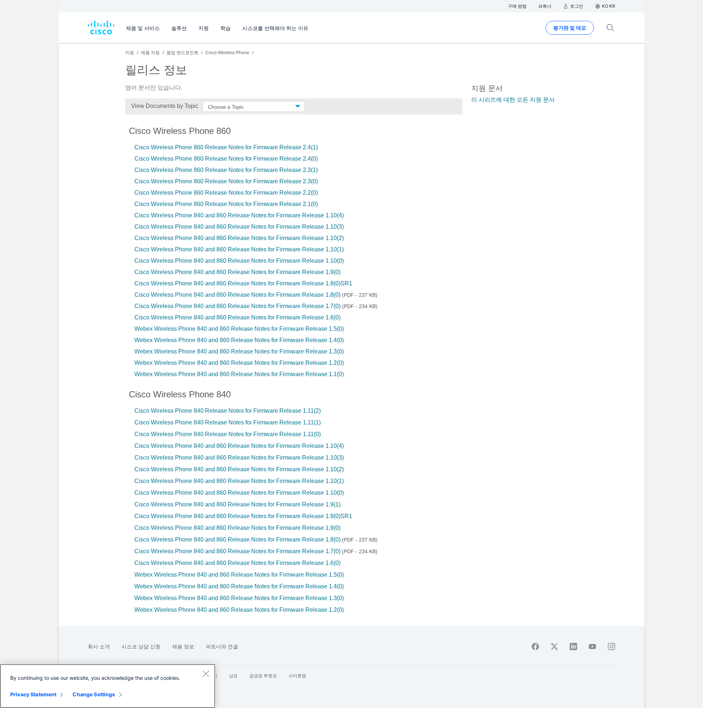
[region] (107, 686)
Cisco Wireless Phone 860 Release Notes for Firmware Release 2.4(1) (226, 147)
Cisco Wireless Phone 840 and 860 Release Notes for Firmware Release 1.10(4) (239, 215)
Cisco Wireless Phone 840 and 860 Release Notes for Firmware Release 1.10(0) (239, 261)
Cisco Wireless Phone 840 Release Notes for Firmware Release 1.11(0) (227, 434)
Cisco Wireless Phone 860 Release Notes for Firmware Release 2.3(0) (226, 181)
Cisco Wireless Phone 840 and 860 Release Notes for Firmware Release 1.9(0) (237, 272)
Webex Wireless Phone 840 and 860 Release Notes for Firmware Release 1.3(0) (239, 351)
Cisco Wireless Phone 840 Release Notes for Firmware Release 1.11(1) (227, 422)
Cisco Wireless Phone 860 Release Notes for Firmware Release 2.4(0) (226, 159)
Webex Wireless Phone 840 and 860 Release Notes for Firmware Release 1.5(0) (239, 329)
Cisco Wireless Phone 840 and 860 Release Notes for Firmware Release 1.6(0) (237, 317)
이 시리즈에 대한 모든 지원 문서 (513, 100)
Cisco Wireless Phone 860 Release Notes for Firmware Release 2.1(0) (226, 204)
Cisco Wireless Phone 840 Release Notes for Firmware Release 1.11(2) (227, 411)
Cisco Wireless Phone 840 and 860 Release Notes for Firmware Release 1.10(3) (239, 227)
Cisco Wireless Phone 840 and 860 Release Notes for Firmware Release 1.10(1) (239, 249)
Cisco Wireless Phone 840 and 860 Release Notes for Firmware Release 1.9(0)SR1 (243, 283)
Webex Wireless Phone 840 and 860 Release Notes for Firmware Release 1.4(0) (239, 340)
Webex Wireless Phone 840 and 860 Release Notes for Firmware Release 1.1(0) (239, 374)
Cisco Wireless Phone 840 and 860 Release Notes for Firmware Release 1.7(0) (237, 306)
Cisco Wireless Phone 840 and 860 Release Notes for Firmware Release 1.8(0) (237, 295)
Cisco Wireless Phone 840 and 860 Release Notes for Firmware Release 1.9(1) (237, 504)
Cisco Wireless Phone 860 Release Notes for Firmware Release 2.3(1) (226, 170)
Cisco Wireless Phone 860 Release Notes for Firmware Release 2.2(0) (226, 193)
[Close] (205, 673)
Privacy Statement (33, 694)
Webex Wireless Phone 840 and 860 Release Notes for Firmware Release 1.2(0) (239, 363)
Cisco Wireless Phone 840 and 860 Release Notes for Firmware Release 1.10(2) (239, 238)
